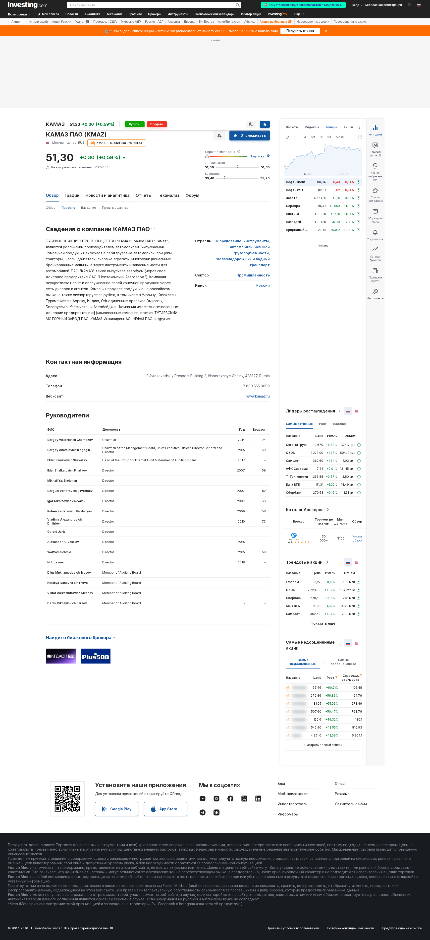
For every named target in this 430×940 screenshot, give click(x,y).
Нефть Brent (295, 182)
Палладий (293, 222)
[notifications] (410, 4)
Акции (15, 21)
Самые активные (299, 424)
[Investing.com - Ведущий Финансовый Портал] (27, 4)
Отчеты (144, 195)
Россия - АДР (154, 21)
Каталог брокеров (304, 509)
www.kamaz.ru (258, 396)
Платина (292, 214)
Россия (263, 285)
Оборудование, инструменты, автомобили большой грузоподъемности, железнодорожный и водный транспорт (242, 253)
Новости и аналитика (107, 195)
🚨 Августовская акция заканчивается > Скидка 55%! (303, 5)
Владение (88, 207)
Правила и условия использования (293, 928)
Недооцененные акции (313, 21)
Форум (192, 195)
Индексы (312, 127)
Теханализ (168, 195)
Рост (323, 424)
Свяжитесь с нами (351, 804)
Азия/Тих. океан (229, 21)
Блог (282, 783)
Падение (340, 424)
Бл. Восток (206, 21)
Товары (331, 127)
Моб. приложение (293, 794)
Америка (174, 21)
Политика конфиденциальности (350, 928)
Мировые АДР (131, 21)
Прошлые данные (115, 207)
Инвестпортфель (292, 804)
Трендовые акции (304, 562)
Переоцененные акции (349, 21)
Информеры (288, 814)
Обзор (50, 207)
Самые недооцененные (303, 662)
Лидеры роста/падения (310, 410)
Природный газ (298, 230)
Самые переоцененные (343, 662)
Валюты (292, 127)
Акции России (61, 21)
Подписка (257, 156)
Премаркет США (105, 21)
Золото (292, 198)
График (72, 195)
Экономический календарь (214, 14)
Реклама (342, 794)
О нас (340, 783)
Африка (249, 21)
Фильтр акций (251, 14)
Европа (189, 21)
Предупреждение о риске (402, 928)
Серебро (293, 206)
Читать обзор (357, 538)
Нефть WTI (294, 190)
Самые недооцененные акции (310, 645)
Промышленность (253, 275)
